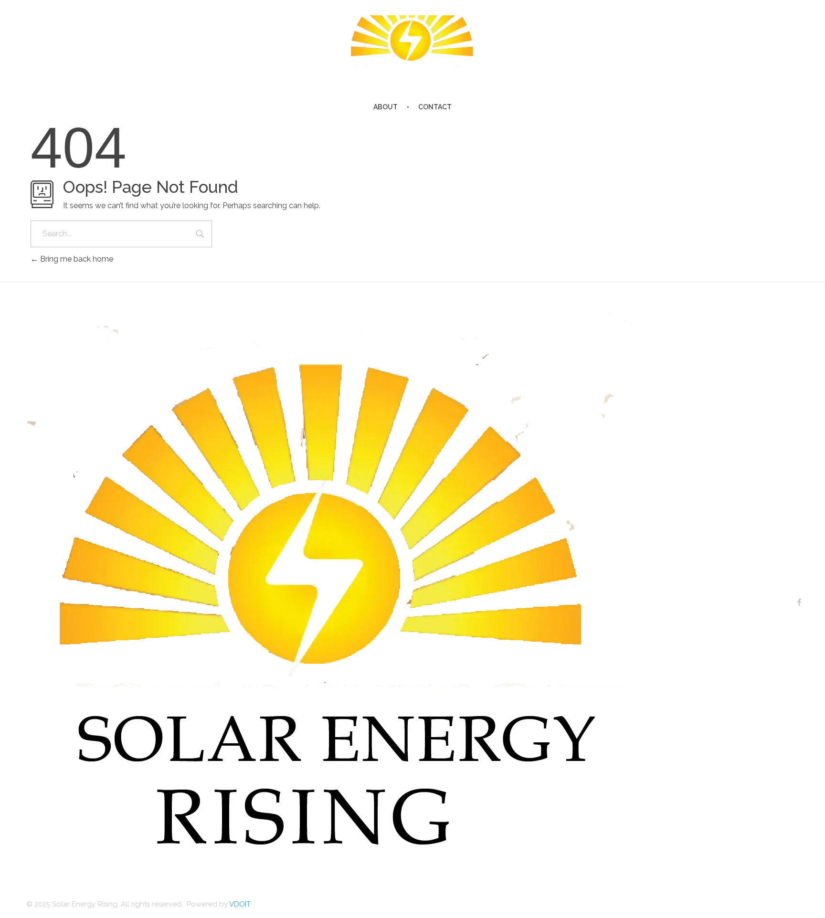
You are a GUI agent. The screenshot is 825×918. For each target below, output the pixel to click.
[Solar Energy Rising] (412, 44)
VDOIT (240, 904)
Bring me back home (75, 259)
